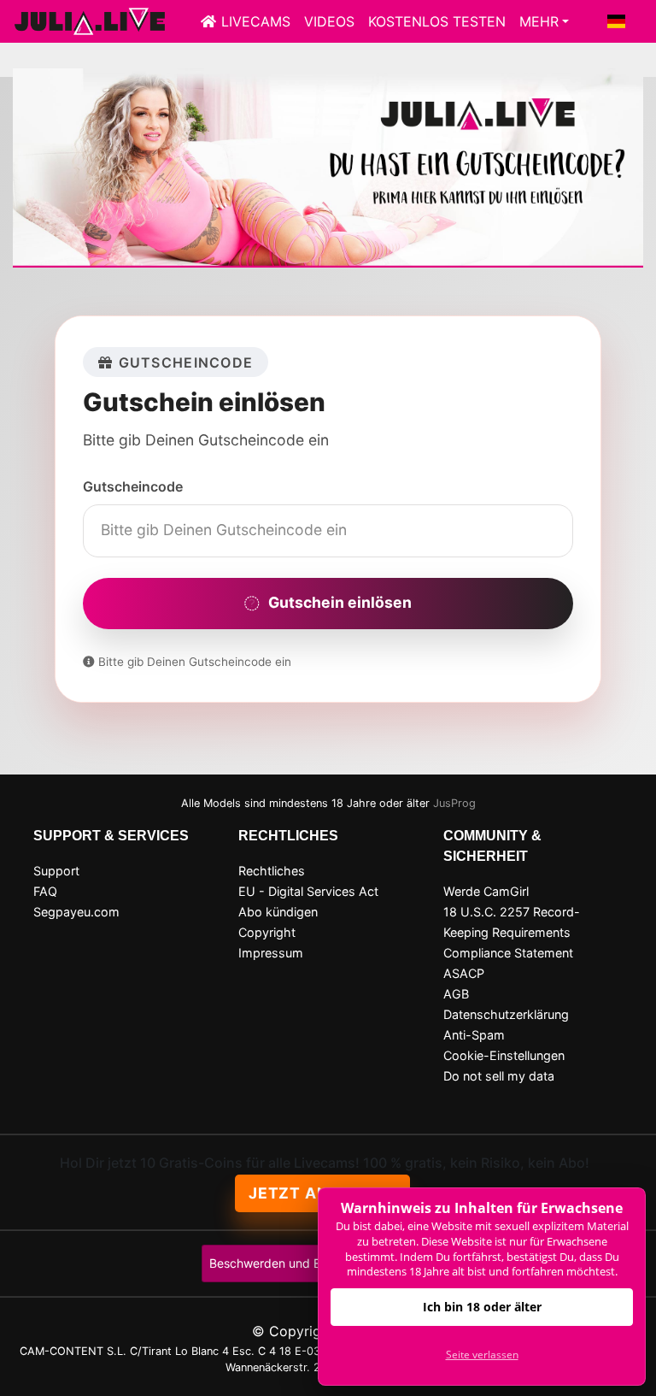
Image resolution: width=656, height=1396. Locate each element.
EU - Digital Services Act (308, 891)
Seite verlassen (482, 1354)
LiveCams (255, 21)
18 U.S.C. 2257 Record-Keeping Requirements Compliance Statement (511, 932)
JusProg (454, 803)
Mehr (539, 21)
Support (56, 870)
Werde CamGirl (486, 891)
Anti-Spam (474, 1035)
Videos (329, 21)
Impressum (270, 952)
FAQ (45, 891)
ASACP (463, 973)
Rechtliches (271, 870)
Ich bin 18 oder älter (482, 1307)
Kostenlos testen (437, 21)
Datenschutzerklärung (506, 1014)
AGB (456, 994)
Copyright (267, 932)
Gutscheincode (133, 486)
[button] (617, 21)
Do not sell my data (498, 1076)
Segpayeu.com (76, 911)
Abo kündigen (278, 911)
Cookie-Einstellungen (504, 1055)
